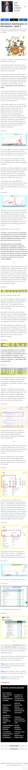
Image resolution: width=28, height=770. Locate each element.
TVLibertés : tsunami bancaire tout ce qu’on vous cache (19, 719)
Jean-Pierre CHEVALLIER (17, 6)
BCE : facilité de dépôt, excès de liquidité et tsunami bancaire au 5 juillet (8, 696)
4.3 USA (19, 29)
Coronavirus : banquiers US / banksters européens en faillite (7, 718)
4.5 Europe (3, 30)
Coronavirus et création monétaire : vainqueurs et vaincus (7, 708)
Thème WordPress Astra (15, 765)
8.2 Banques (22, 30)
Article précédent (14, 745)
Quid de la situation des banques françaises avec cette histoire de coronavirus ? (19, 707)
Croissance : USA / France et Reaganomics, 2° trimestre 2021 (19, 734)
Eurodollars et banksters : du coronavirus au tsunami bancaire (19, 697)
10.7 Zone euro (13, 29)
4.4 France (24, 29)
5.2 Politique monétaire (13, 30)
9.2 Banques (4, 32)
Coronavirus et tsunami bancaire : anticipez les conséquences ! (8, 734)
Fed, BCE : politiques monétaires (17, 727)
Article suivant (14, 748)
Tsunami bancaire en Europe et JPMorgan (8, 727)
